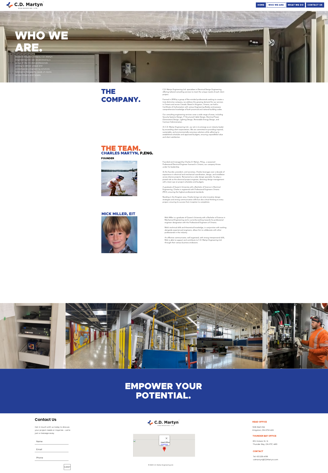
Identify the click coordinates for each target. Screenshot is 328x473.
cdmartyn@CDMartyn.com (265, 459)
